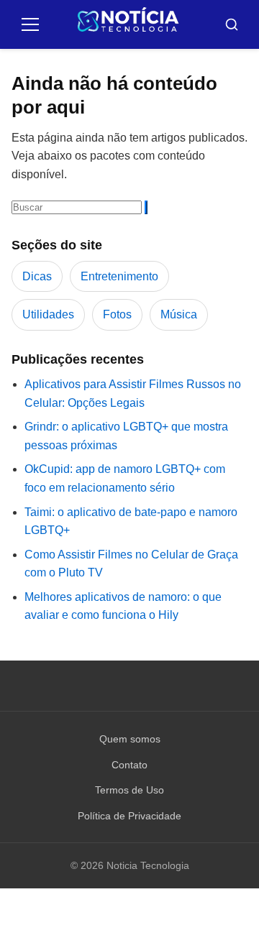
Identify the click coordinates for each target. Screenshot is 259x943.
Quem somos (129, 739)
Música (178, 314)
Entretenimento (119, 276)
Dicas (37, 276)
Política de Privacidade (129, 816)
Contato (129, 764)
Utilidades (48, 314)
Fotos (117, 314)
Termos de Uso (129, 790)
